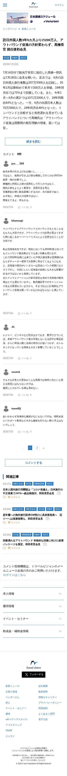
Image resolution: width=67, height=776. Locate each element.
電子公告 (43, 719)
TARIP (9, 730)
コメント (14, 497)
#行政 (6, 58)
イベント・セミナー (16, 618)
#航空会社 (31, 509)
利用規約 (43, 708)
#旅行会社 (18, 483)
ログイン (59, 5)
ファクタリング (14, 725)
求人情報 (8, 593)
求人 (8, 702)
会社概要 (43, 686)
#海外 (15, 58)
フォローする (36, 674)
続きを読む (33, 141)
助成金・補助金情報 (16, 631)
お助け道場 (11, 691)
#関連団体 (39, 483)
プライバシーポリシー (50, 702)
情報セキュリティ (47, 697)
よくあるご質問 (46, 713)
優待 (8, 713)
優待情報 (8, 606)
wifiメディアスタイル (17, 719)
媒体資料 (43, 691)
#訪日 (23, 58)
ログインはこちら (14, 574)
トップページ (10, 29)
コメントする (33, 462)
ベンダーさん (12, 697)
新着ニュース (29, 29)
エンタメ (10, 736)
